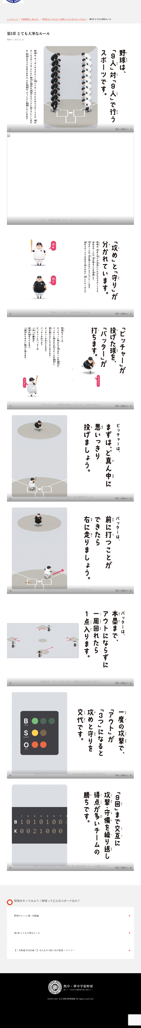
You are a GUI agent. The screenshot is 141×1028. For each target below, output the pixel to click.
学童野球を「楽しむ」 (30, 19)
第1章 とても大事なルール (27, 932)
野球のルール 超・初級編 (26, 915)
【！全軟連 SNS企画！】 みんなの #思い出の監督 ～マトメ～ (44, 950)
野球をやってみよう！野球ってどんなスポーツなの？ (64, 19)
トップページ (12, 19)
